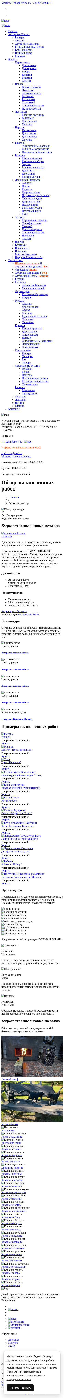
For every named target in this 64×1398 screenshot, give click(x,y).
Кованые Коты (23, 49)
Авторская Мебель (31, 275)
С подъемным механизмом (37, 340)
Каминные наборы (33, 161)
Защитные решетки (33, 167)
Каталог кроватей (32, 328)
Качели (26, 371)
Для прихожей (30, 306)
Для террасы (29, 68)
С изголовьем (30, 334)
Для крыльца (29, 121)
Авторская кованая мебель (15, 652)
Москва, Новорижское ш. (16, 2)
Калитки (27, 74)
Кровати (20, 325)
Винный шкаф (23, 52)
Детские (26, 337)
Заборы (26, 71)
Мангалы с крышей (33, 288)
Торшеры (27, 356)
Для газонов (29, 65)
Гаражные (28, 96)
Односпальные (30, 343)
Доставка (13, 1339)
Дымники (20, 399)
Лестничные (29, 130)
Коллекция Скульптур (35, 294)
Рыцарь (19, 37)
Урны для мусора (32, 207)
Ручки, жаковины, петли (29, 46)
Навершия (28, 235)
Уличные (27, 124)
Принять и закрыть (20, 1387)
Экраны (26, 164)
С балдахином (30, 347)
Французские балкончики (37, 151)
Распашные (28, 99)
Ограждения (22, 62)
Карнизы (27, 189)
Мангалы (20, 282)
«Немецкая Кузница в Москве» (17, 719)
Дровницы (28, 170)
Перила (19, 127)
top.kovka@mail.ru (11, 453)
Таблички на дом (32, 198)
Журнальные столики (34, 316)
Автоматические (31, 93)
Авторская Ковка (19, 34)
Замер (11, 1345)
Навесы (19, 241)
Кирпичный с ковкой (34, 220)
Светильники (23, 350)
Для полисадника (32, 229)
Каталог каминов (32, 158)
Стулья (26, 309)
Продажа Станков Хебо (28, 257)
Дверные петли (31, 192)
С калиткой (28, 102)
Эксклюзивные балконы (36, 145)
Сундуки (27, 182)
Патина (19, 402)
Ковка (12, 59)
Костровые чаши (31, 176)
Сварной (27, 226)
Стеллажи (27, 319)
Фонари (19, 40)
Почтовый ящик (31, 210)
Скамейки (28, 322)
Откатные (27, 90)
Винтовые (28, 117)
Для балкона (29, 133)
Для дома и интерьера (27, 179)
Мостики (20, 56)
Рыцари (26, 297)
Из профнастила (31, 108)
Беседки (19, 278)
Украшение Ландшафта (31, 266)
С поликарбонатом (33, 105)
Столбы (26, 80)
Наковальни (22, 247)
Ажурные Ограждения (31, 272)
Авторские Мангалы (27, 43)
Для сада (27, 312)
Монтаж (13, 1342)
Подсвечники (30, 204)
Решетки (27, 77)
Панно (26, 186)
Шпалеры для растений (35, 381)
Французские (29, 393)
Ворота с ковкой (31, 86)
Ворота (19, 83)
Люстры (26, 353)
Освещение (26, 269)
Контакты (14, 408)
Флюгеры (20, 396)
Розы (25, 213)
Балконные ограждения (35, 148)
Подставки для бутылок (35, 195)
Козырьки (20, 244)
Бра (24, 359)
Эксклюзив (15, 260)
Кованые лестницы (33, 114)
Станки (19, 405)
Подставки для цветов (35, 378)
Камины (20, 155)
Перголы (27, 374)
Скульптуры (22, 291)
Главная (12, 31)
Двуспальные (29, 331)
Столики (27, 303)
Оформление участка (27, 365)
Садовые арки (30, 384)
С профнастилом (31, 223)
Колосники (28, 173)
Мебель (19, 300)
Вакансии (20, 251)
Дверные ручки (31, 201)
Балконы (20, 142)
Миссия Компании (26, 254)
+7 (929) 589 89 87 (42, 2)
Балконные (28, 390)
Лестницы (21, 111)
